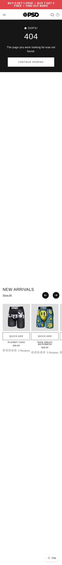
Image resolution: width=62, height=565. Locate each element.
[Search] (52, 14)
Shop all (7, 295)
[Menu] (4, 15)
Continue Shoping (31, 62)
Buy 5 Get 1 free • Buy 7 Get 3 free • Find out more (31, 4)
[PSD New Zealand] (31, 14)
